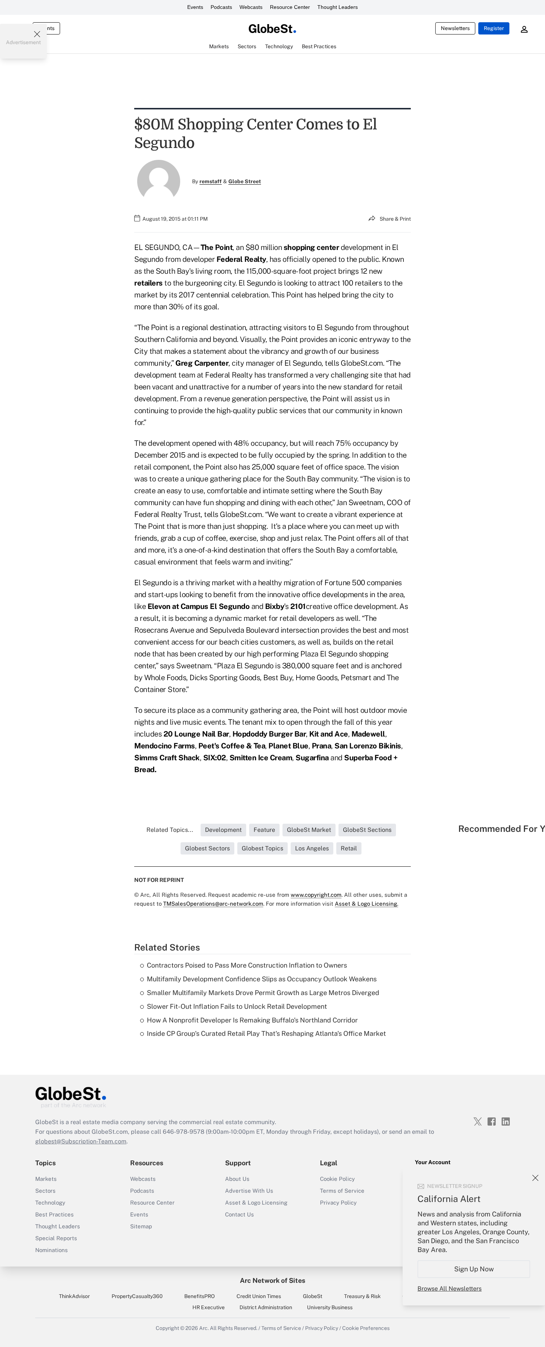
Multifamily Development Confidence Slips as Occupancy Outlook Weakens (262, 979)
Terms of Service (342, 1191)
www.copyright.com (316, 895)
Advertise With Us (249, 1191)
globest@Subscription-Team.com (80, 1141)
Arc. (204, 1328)
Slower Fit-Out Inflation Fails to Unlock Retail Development (237, 1006)
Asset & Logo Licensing (256, 1202)
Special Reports (56, 1238)
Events (195, 7)
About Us (237, 1179)
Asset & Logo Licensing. (366, 903)
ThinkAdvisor (74, 1296)
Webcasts (251, 7)
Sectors (45, 1191)
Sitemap (141, 1226)
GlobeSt (312, 1296)
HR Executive (208, 1307)
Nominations (51, 1250)
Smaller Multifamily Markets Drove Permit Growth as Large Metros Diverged (263, 993)
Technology (50, 1202)
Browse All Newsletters (449, 1288)
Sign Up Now (474, 1269)
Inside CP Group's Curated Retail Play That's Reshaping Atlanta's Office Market (266, 1033)
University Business (330, 1307)
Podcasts (221, 7)
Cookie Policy (337, 1179)
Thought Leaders (337, 7)
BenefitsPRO (199, 1296)
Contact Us (239, 1214)
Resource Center (290, 7)
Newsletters (455, 28)
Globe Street (244, 181)
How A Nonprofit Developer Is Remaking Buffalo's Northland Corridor (252, 1020)
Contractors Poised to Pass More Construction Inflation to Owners (247, 965)
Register (494, 28)
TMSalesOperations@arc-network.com (213, 903)
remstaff (210, 181)
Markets (46, 1179)
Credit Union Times (259, 1296)
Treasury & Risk (362, 1296)
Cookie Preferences (366, 1328)
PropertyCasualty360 (137, 1296)
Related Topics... (169, 829)
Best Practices (54, 1214)
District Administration (266, 1307)
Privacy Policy (338, 1202)
